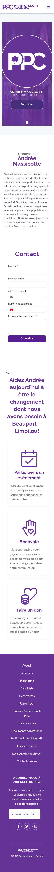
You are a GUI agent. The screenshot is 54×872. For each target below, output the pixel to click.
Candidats (27, 688)
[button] (48, 7)
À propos (27, 673)
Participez (27, 104)
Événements (27, 696)
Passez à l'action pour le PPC (27, 713)
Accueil (27, 665)
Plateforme (27, 680)
